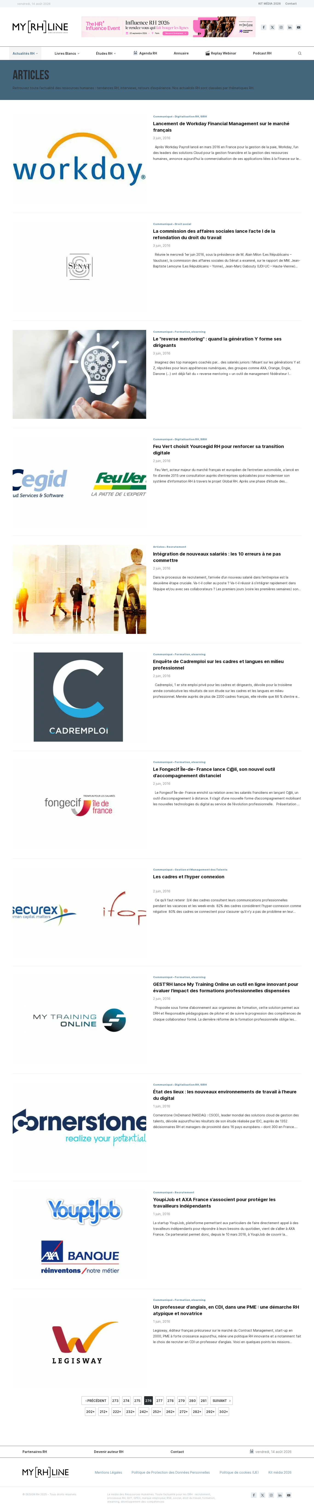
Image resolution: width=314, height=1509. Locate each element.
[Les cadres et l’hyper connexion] (79, 912)
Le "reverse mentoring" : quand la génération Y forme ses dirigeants (217, 342)
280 (192, 1401)
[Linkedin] (290, 27)
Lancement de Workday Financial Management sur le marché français (221, 127)
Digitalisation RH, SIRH (191, 116)
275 (137, 1401)
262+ (170, 1412)
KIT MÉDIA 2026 (269, 3)
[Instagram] (281, 27)
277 (159, 1401)
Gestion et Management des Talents (201, 869)
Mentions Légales (108, 1472)
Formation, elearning (190, 331)
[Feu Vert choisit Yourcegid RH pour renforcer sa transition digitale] (79, 481)
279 (181, 1401)
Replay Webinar (223, 53)
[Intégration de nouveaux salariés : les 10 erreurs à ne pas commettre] (79, 589)
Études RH (104, 53)
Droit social (183, 224)
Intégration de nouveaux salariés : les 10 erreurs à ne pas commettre (217, 557)
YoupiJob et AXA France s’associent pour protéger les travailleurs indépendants (214, 1203)
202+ (90, 1412)
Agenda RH (148, 53)
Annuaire (181, 53)
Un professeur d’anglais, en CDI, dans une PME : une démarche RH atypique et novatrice (226, 1310)
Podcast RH (262, 53)
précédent (96, 1401)
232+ (130, 1412)
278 (170, 1401)
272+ (184, 1412)
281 (204, 1401)
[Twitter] (272, 27)
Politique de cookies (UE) (239, 1472)
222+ (117, 1412)
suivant (220, 1401)
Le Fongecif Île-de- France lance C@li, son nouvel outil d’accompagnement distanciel (214, 772)
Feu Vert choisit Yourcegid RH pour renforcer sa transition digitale (218, 450)
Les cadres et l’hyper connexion (188, 876)
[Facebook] (263, 27)
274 (126, 1401)
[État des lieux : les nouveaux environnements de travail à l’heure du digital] (79, 1127)
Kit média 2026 (279, 1472)
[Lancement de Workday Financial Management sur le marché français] (79, 159)
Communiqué (163, 116)
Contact (291, 3)
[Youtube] (298, 27)
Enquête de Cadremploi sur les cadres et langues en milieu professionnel (218, 665)
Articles (159, 546)
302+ (223, 1412)
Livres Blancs (65, 53)
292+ (210, 1412)
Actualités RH (23, 53)
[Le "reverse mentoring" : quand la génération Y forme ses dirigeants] (79, 374)
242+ (144, 1412)
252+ (157, 1412)
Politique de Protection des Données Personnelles (171, 1472)
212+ (104, 1412)
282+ (197, 1412)
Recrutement (176, 546)
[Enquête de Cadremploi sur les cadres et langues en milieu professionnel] (79, 696)
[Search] (299, 53)
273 (115, 1401)
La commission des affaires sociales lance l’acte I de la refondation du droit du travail (214, 234)
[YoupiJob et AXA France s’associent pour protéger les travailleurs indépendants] (79, 1235)
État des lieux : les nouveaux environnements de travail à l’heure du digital (225, 1095)
